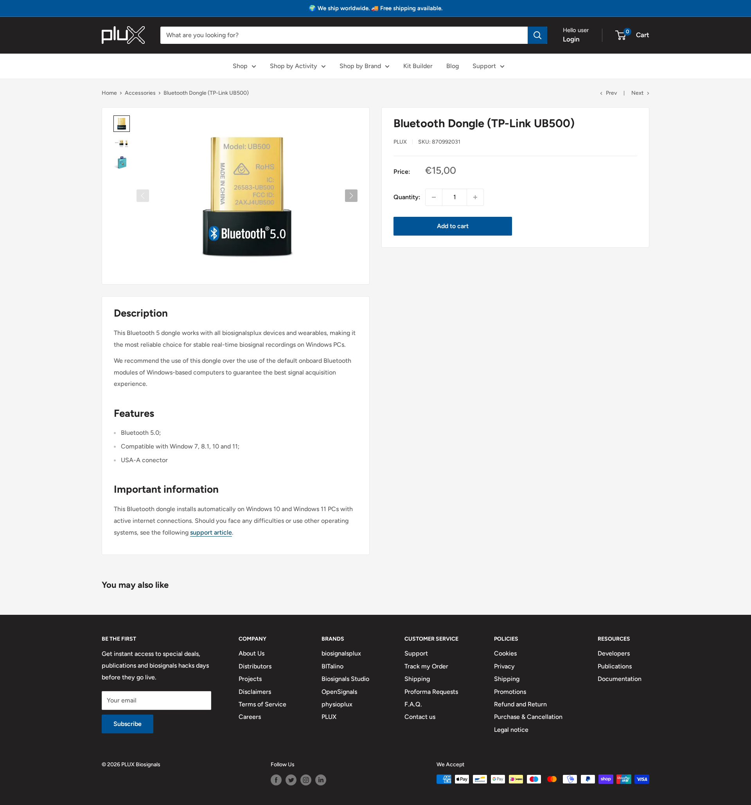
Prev (611, 93)
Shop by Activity (293, 66)
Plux (400, 141)
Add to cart (453, 226)
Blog (452, 66)
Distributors (255, 666)
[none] (121, 123)
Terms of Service (262, 704)
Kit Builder (418, 66)
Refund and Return (520, 704)
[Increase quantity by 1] (475, 197)
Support (484, 66)
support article (211, 532)
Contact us (419, 716)
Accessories (140, 93)
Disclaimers (255, 691)
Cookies (505, 653)
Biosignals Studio (345, 679)
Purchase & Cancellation (528, 716)
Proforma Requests (431, 691)
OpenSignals (339, 691)
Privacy (504, 666)
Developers (614, 653)
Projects (250, 679)
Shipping (417, 679)
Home (109, 93)
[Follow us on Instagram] (305, 779)
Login (571, 39)
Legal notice (511, 729)
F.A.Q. (413, 704)
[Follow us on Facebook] (276, 779)
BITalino (332, 666)
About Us (251, 653)
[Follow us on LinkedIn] (320, 779)
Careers (250, 716)
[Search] (537, 35)
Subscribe (127, 724)
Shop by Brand (360, 66)
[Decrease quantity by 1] (434, 197)
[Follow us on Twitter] (291, 779)
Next (637, 93)
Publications (615, 666)
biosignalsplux (341, 653)
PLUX (329, 716)
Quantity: (406, 197)
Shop (240, 66)
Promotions (510, 691)
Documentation (619, 679)
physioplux (337, 704)
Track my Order (426, 666)
